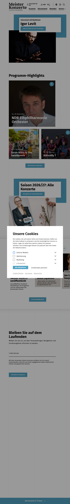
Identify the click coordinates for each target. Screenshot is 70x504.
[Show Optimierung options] (55, 256)
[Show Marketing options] (55, 260)
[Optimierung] (14, 256)
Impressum (28, 273)
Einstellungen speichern (39, 267)
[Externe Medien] (14, 252)
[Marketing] (14, 260)
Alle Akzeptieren (20, 267)
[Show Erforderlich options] (55, 263)
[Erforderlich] (14, 263)
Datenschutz (38, 273)
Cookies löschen (18, 273)
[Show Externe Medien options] (55, 252)
